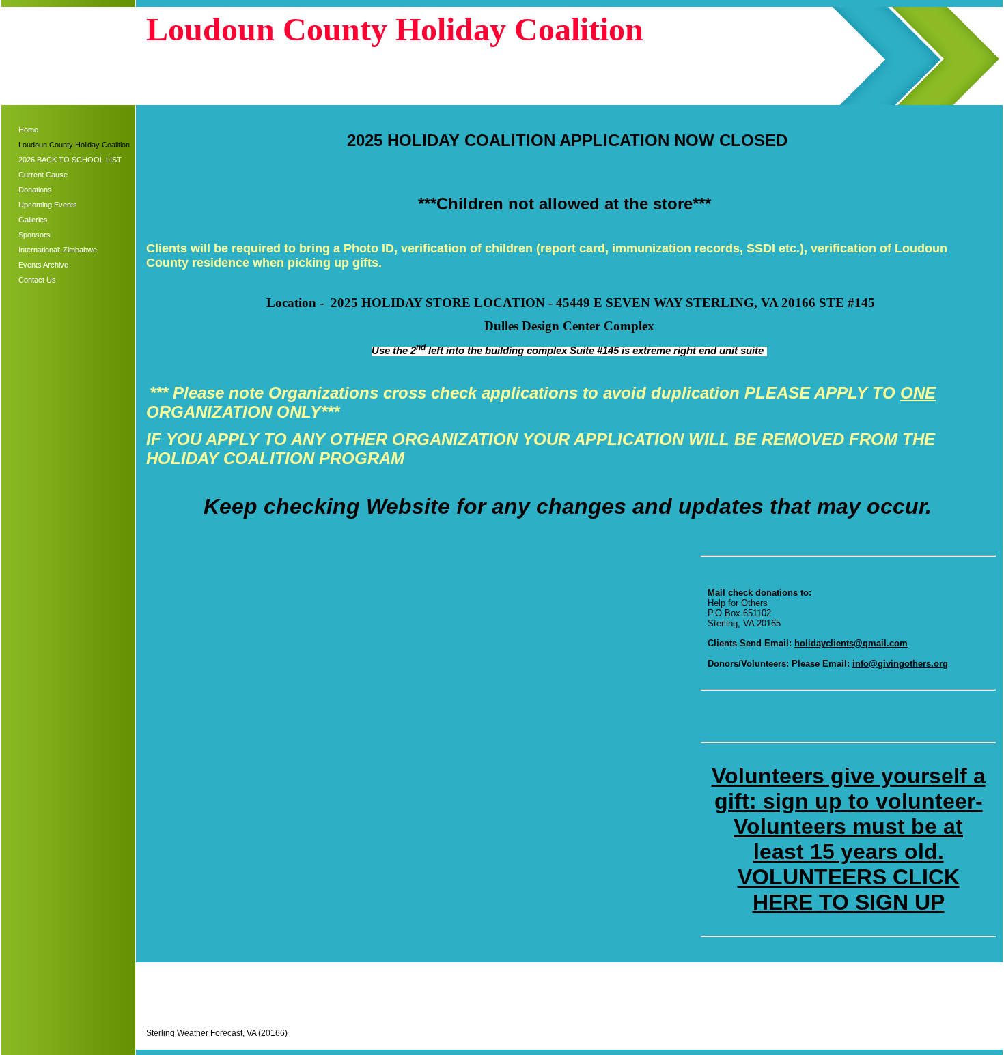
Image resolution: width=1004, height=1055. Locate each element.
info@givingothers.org (900, 664)
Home (28, 130)
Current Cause (43, 175)
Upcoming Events (47, 205)
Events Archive (43, 265)
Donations (35, 190)
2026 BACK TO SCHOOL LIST (70, 160)
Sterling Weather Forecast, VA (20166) (217, 1033)
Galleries (33, 220)
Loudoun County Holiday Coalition (74, 145)
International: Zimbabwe (57, 250)
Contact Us (37, 280)
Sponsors (34, 235)
